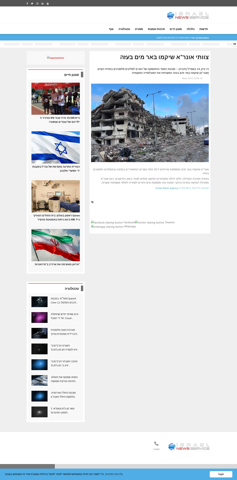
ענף (111, 29)
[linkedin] (43, 3)
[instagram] (37, 3)
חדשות (203, 29)
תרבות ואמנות (156, 29)
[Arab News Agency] (189, 447)
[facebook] (27, 3)
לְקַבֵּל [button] (221, 474)
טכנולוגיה (124, 29)
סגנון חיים (176, 29)
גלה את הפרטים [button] (114, 474)
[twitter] (32, 3)
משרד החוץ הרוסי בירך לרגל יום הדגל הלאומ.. (175, 37)
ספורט (139, 29)
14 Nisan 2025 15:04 (192, 78)
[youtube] (48, 3)
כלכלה (191, 29)
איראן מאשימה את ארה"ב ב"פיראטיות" (57, 264)
